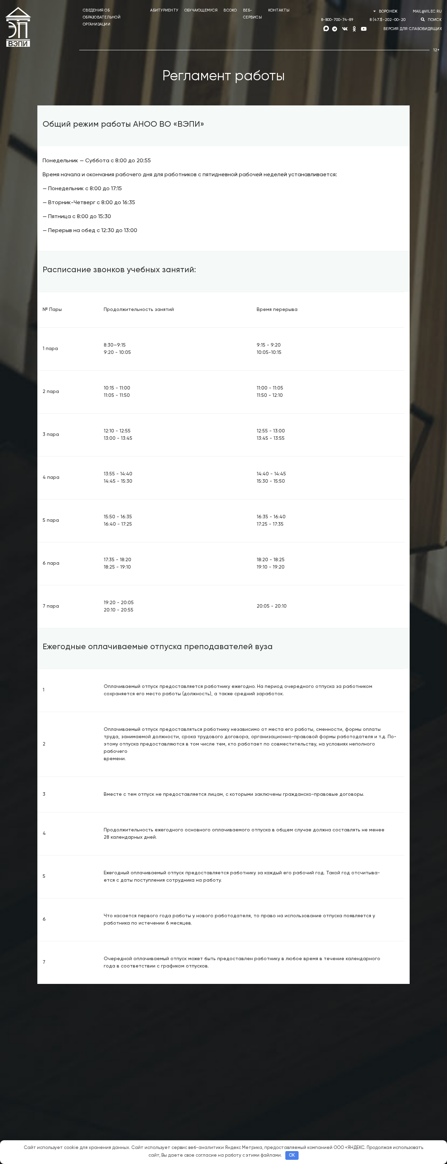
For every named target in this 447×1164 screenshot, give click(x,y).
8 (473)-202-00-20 (387, 20)
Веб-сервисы (252, 13)
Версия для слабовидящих (412, 29)
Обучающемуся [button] (201, 10)
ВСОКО (230, 10)
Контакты (279, 10)
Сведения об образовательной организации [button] (101, 17)
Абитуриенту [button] (164, 10)
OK (292, 1155)
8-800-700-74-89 (337, 20)
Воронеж (388, 11)
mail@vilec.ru (427, 11)
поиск (434, 20)
